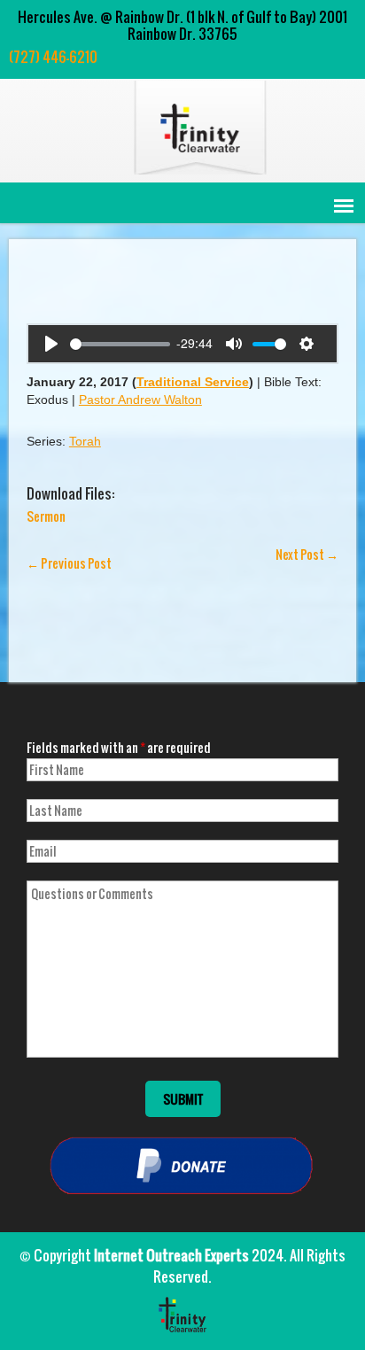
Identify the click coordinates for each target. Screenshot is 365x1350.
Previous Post (69, 563)
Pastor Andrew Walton (140, 399)
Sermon (46, 516)
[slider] (120, 344)
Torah (85, 441)
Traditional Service (192, 382)
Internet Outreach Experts (171, 1255)
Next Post (307, 554)
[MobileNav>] (343, 206)
